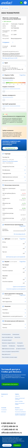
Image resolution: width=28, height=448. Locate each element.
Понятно (17, 445)
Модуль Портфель (19, 401)
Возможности (4, 394)
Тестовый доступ (10, 148)
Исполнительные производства (13, 224)
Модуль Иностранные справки (19, 404)
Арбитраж (7, 239)
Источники (3, 411)
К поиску (5, 8)
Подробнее (7, 445)
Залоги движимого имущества (13, 293)
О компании (4, 409)
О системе (3, 407)
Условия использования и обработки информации (20, 414)
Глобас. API (17, 396)
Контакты (17, 407)
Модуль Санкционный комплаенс (20, 399)
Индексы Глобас (9, 75)
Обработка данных (19, 409)
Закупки (6, 261)
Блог (2, 396)
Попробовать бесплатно (10, 384)
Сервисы (17, 394)
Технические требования (20, 411)
